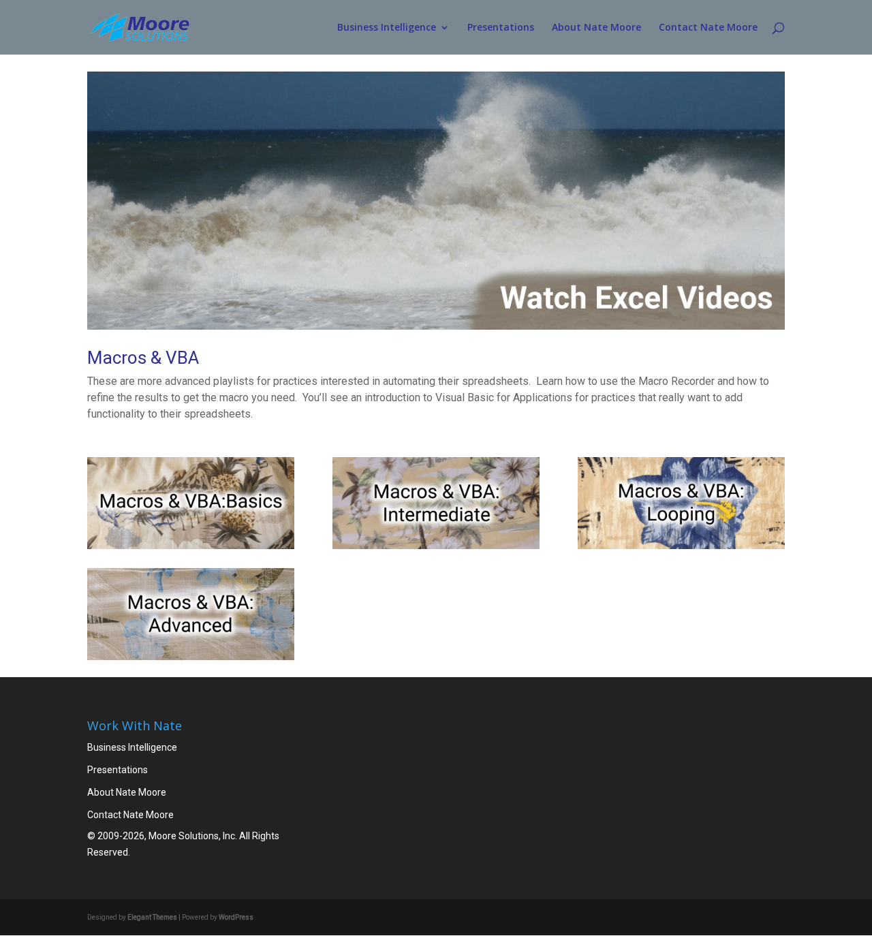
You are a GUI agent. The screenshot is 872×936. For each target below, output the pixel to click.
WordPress (236, 917)
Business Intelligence (386, 27)
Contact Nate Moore (708, 27)
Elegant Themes (152, 917)
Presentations (500, 27)
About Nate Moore (596, 27)
